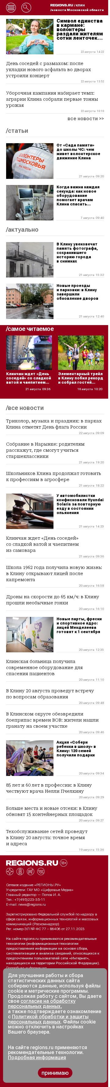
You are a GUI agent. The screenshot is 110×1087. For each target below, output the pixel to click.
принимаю (55, 1073)
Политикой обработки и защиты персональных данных (48, 1019)
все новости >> (86, 118)
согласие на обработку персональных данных (41, 1003)
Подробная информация (26, 968)
